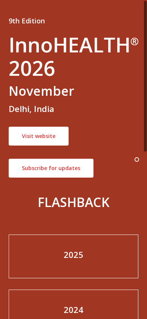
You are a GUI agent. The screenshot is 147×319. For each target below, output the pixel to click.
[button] (39, 136)
